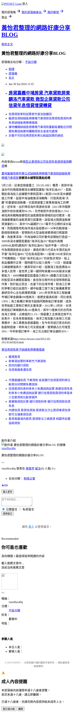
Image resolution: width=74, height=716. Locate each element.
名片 (11, 77)
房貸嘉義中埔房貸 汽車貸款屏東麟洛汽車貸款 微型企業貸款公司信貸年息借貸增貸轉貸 (39, 99)
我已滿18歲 (9, 709)
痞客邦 (30, 468)
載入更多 (7, 491)
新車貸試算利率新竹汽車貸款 (27, 361)
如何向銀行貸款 (19, 365)
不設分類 (31, 62)
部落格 (13, 73)
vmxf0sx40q (8, 448)
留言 (38, 468)
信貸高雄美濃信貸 (20, 369)
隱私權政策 (64, 662)
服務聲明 (38, 666)
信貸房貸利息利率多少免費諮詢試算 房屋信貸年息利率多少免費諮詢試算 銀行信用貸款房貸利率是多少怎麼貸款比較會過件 (41, 393)
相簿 (11, 69)
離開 (20, 709)
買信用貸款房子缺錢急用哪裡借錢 (23, 349)
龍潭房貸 (14, 356)
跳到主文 (7, 44)
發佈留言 (7, 513)
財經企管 (29, 478)
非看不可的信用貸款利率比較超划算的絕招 (36, 135)
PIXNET (17, 662)
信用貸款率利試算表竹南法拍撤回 (30, 114)
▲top (4, 484)
